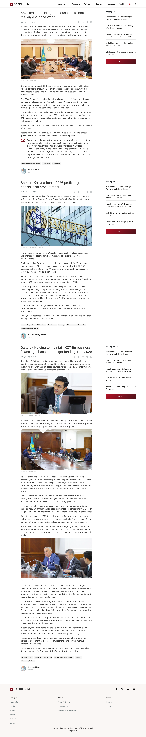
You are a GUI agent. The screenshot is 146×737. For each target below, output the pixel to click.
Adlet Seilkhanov (34, 170)
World (12, 719)
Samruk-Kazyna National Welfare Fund (33, 325)
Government (56, 163)
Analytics (111, 4)
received (86, 648)
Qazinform (81, 367)
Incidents (13, 723)
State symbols (63, 706)
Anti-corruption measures (67, 710)
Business (78, 657)
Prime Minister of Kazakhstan (30, 163)
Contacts (109, 706)
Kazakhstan (52, 325)
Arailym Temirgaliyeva (37, 334)
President (76, 4)
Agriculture (46, 163)
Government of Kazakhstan (29, 328)
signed (74, 316)
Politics (12, 706)
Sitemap (109, 702)
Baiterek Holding (26, 657)
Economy (99, 4)
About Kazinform (64, 702)
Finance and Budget (27, 661)
